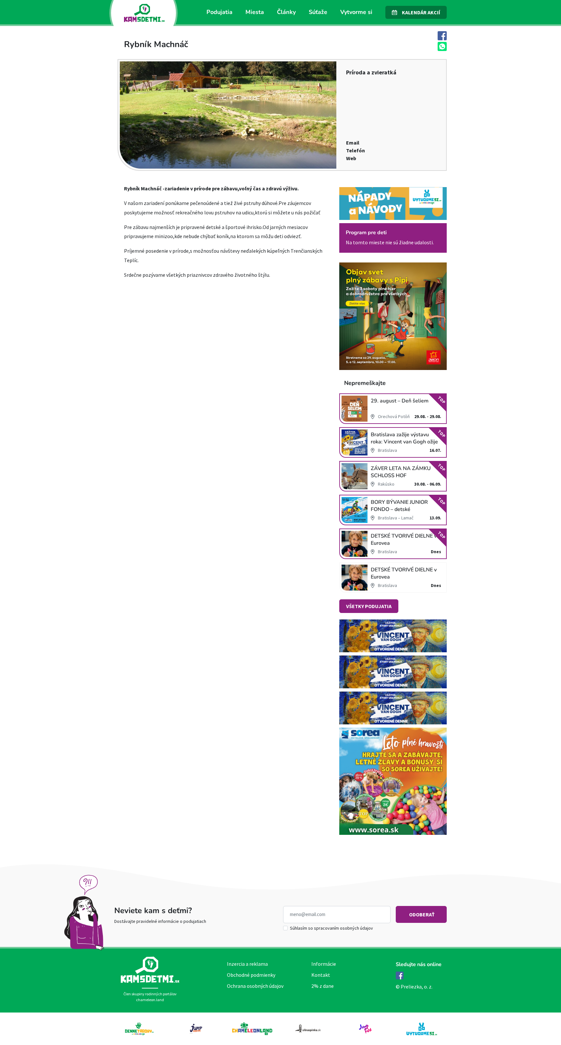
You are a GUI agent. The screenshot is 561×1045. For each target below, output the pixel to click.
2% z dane (322, 986)
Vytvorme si (356, 12)
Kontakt (320, 975)
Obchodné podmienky (251, 975)
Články (286, 12)
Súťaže (318, 12)
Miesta (254, 12)
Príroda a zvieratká (371, 72)
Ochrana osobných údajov (255, 986)
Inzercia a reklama (247, 964)
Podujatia (219, 12)
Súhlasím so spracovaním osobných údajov (331, 928)
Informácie (323, 964)
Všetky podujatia (369, 606)
